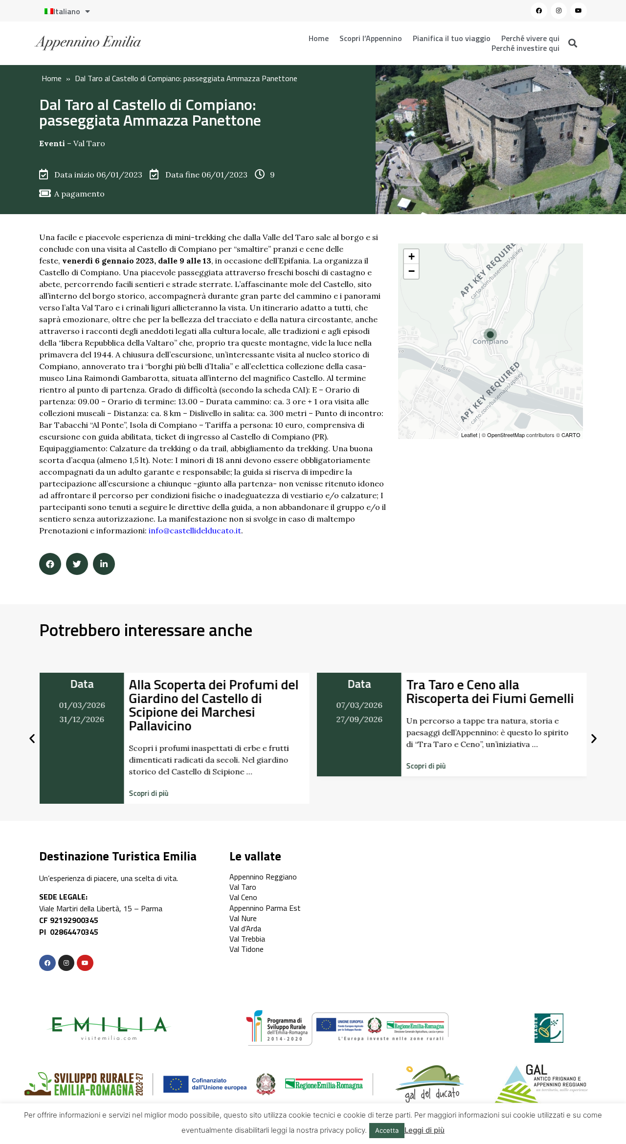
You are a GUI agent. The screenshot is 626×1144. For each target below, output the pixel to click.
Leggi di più (424, 1130)
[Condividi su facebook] (50, 564)
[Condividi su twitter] (77, 564)
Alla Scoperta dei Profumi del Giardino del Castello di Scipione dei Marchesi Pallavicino (213, 705)
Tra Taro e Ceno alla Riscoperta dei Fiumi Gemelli (490, 691)
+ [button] (411, 256)
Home (319, 38)
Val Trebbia (247, 939)
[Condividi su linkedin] (104, 564)
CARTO (571, 435)
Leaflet (469, 435)
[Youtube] (578, 10)
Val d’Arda (245, 928)
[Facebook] (539, 10)
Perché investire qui (525, 48)
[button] (148, 793)
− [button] (411, 271)
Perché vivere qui (530, 38)
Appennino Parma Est (265, 908)
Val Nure (243, 918)
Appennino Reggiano (263, 876)
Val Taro (89, 143)
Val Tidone (246, 949)
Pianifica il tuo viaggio (452, 38)
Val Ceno (243, 897)
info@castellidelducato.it (195, 530)
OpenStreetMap (506, 435)
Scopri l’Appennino (370, 38)
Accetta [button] (387, 1130)
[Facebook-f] (47, 963)
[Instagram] (559, 10)
